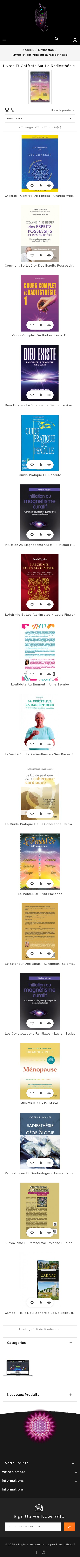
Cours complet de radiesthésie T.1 (40, 335)
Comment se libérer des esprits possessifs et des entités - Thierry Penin (40, 265)
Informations (13, 1489)
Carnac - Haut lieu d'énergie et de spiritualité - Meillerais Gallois (40, 1313)
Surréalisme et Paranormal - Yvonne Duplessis (40, 1243)
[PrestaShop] (18, 1368)
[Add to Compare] (40, 185)
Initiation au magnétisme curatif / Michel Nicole (40, 545)
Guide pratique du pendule (40, 475)
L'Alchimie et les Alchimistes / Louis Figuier (40, 614)
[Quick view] (49, 185)
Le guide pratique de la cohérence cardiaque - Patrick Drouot (40, 824)
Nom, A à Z (40, 118)
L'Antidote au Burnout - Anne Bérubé (40, 684)
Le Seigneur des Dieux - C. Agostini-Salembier (40, 964)
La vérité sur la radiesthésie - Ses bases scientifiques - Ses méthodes (40, 754)
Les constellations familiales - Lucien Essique (40, 1033)
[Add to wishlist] (32, 185)
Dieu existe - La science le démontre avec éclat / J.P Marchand (40, 405)
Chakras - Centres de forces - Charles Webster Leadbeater (40, 196)
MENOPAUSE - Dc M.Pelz (40, 1103)
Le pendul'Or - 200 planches (40, 894)
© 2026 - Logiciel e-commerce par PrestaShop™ (40, 1544)
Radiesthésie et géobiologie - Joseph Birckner (40, 1173)
